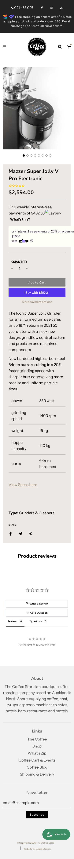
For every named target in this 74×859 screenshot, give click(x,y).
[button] (24, 155)
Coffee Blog (37, 767)
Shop (37, 746)
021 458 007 (23, 8)
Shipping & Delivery (37, 774)
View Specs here (23, 484)
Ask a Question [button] (39, 612)
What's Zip (37, 753)
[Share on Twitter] (20, 533)
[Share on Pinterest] (31, 533)
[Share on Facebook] (10, 533)
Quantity (19, 262)
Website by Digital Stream (37, 848)
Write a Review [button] (39, 603)
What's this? (20, 219)
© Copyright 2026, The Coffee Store (35, 842)
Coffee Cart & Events (37, 760)
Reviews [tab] (12, 621)
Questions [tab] (36, 621)
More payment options (37, 302)
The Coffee (37, 739)
